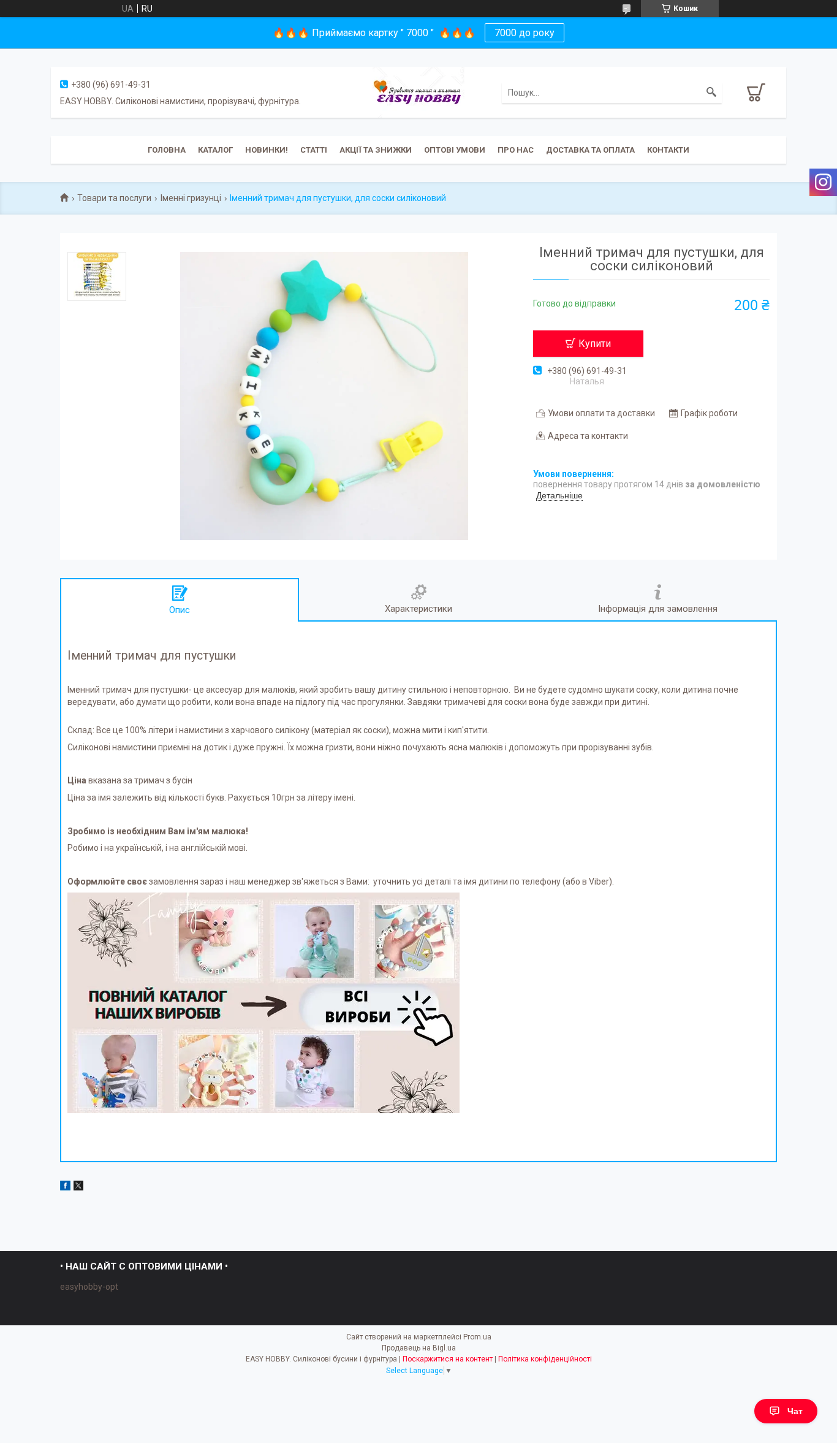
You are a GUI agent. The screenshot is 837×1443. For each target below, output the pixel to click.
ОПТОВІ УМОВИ (454, 149)
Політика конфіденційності (545, 1359)
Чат (795, 1411)
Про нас (516, 149)
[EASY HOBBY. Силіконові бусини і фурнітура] (418, 91)
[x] (78, 1187)
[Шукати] (711, 92)
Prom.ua (477, 1337)
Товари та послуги (114, 198)
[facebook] (65, 1187)
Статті (313, 149)
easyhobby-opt (89, 1287)
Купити (594, 343)
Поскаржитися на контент (448, 1359)
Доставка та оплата (590, 149)
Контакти (668, 149)
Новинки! (266, 149)
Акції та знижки (375, 149)
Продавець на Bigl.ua (419, 1348)
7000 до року (524, 33)
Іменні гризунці (191, 198)
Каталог (215, 149)
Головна (167, 149)
